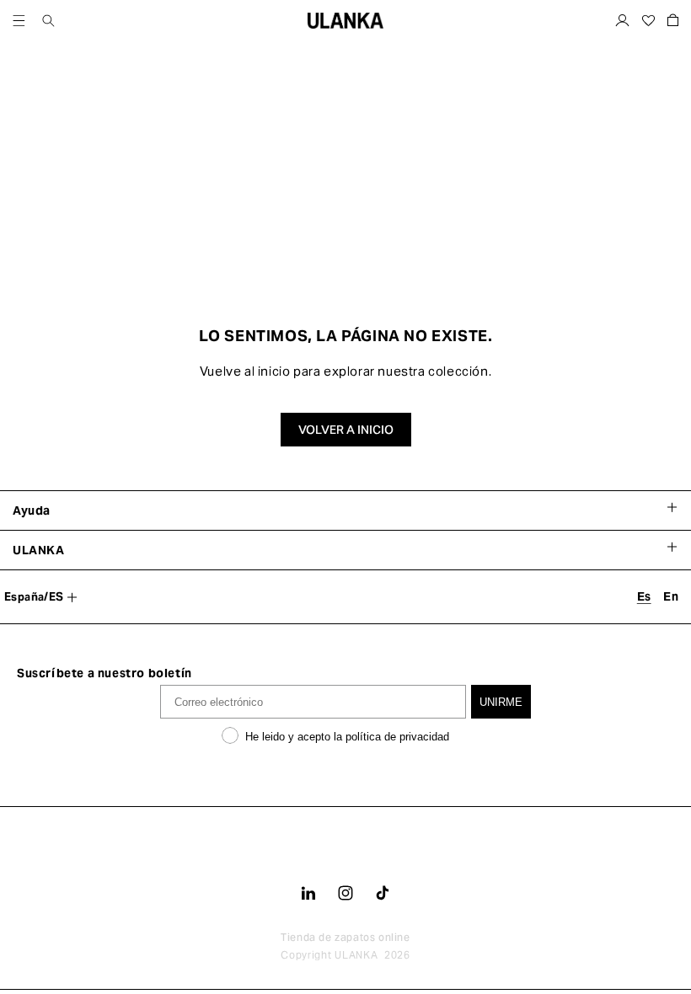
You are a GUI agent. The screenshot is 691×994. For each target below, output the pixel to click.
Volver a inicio (346, 429)
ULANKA (356, 955)
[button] (19, 20)
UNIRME (500, 702)
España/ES (34, 597)
